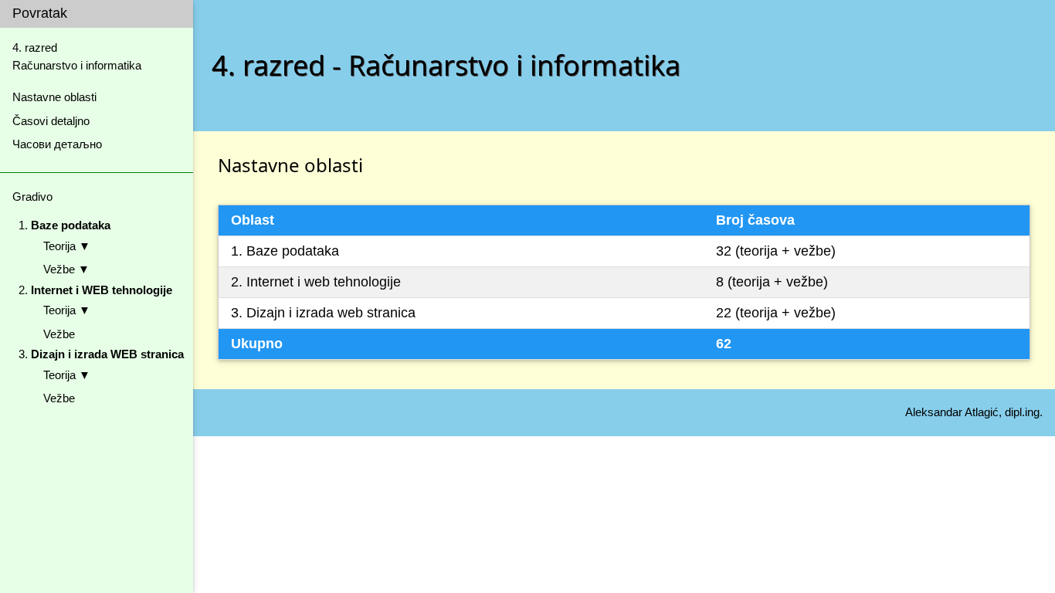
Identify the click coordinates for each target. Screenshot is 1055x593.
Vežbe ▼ (66, 269)
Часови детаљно (57, 144)
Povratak (39, 13)
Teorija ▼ (66, 245)
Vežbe (59, 334)
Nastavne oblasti (54, 96)
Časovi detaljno (51, 120)
